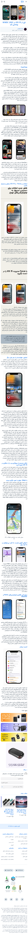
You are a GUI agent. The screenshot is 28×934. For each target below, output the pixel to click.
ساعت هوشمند (24, 854)
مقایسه (12, 839)
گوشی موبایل (24, 851)
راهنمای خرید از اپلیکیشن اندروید (7, 859)
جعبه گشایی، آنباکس (9, 837)
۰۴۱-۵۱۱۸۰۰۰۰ (11, 826)
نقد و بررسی (11, 842)
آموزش (12, 845)
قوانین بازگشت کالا (9, 854)
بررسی (9, 925)
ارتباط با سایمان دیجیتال (22, 841)
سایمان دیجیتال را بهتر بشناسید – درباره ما (21, 837)
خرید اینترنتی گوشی (23, 910)
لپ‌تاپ (26, 859)
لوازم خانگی (25, 856)
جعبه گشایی (12, 925)
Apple (23, 710)
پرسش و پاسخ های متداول (8, 851)
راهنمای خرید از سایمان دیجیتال (7, 856)
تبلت (19, 910)
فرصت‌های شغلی (24, 843)
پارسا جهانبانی (20, 28)
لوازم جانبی (10, 910)
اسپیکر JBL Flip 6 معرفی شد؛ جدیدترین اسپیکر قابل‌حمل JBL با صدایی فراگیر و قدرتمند (8, 812)
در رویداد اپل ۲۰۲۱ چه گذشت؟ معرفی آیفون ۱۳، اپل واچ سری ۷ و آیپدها (21, 811)
